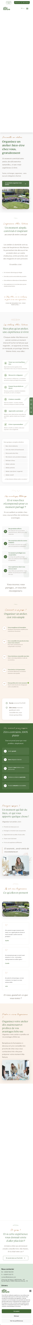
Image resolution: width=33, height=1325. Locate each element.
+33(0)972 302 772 (8, 1274)
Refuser (16, 1316)
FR (22, 8)
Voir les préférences (16, 1321)
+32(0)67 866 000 (8, 1272)
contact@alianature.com (8, 1277)
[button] (30, 1291)
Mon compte (26, 2)
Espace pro (17, 2)
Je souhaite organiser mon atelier (13, 183)
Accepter (17, 1311)
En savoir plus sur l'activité (14, 1258)
